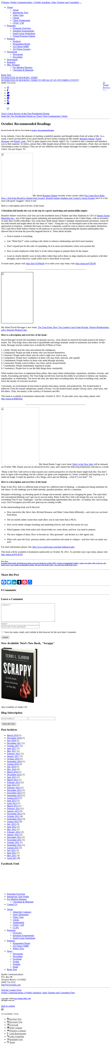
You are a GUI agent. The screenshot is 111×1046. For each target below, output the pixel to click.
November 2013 (14, 793)
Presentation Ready (21, 44)
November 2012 (14, 813)
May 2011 (11, 855)
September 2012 (14, 819)
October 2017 (13, 746)
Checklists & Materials (23, 70)
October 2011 (13, 842)
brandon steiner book (8, 563)
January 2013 (13, 811)
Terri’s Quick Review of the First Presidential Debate (25, 113)
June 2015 (11, 777)
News (9, 951)
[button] (2, 1009)
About (10, 7)
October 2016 (13, 759)
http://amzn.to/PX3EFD (12, 554)
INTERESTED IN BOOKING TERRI (19, 77)
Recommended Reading (46, 130)
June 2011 (11, 853)
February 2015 (13, 782)
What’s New (18, 948)
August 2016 (13, 764)
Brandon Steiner (87, 138)
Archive (34, 130)
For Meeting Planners (22, 67)
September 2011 (14, 845)
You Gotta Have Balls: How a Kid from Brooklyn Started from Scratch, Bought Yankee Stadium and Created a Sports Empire (53, 196)
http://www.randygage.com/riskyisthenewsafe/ (53, 547)
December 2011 (14, 837)
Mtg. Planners (13, 65)
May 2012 (11, 829)
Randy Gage (20, 141)
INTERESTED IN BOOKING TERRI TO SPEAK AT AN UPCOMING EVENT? (40, 80)
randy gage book (85, 563)
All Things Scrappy (22, 49)
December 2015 (14, 774)
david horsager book (24, 563)
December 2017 (14, 743)
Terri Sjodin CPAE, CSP (22, 998)
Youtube (16, 964)
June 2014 (11, 785)
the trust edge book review (44, 565)
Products (11, 38)
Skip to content (8, 1006)
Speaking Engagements (23, 31)
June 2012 (11, 827)
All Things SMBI (21, 46)
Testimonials (18, 922)
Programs (11, 25)
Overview (17, 933)
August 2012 (13, 821)
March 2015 (12, 780)
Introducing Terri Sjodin (18, 896)
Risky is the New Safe (83, 464)
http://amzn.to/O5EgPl (85, 263)
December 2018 (14, 738)
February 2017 (13, 753)
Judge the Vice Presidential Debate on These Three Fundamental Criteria (34, 116)
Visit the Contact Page (11, 990)
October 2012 (13, 816)
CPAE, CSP (18, 23)
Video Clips (18, 15)
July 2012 (11, 824)
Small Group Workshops (24, 33)
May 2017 (11, 751)
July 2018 (11, 740)
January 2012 (13, 834)
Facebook (17, 959)
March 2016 (12, 772)
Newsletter (18, 57)
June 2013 (11, 800)
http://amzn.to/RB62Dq (12, 399)
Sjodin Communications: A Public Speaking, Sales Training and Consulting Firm (38, 992)
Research (11, 62)
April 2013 (12, 803)
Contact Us (12, 904)
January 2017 (13, 756)
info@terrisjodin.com (11, 985)
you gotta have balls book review (65, 565)
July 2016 (11, 766)
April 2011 (12, 858)
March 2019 (12, 735)
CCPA (16, 927)
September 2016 (14, 761)
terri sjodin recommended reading (22, 565)
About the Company (22, 912)
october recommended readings (68, 563)
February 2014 (13, 787)
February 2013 (13, 808)
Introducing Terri (20, 12)
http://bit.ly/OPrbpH (35, 263)
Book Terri (6, 75)
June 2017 (11, 748)
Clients (16, 18)
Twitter (16, 961)
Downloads (12, 59)
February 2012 (13, 832)
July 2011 (11, 850)
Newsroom (12, 52)
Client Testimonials (21, 20)
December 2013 (14, 790)
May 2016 (11, 769)
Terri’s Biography (21, 914)
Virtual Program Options (24, 36)
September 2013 (14, 795)
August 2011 (13, 847)
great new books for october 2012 (44, 563)
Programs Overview (22, 28)
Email (15, 967)
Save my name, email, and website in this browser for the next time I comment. (40, 632)
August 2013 (13, 798)
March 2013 (12, 806)
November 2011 (14, 840)
